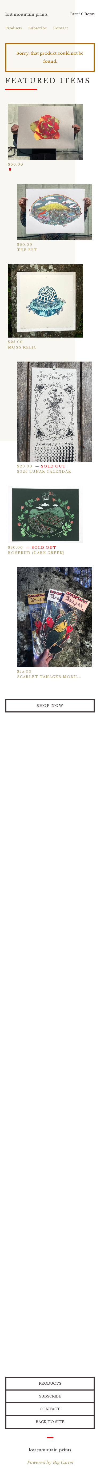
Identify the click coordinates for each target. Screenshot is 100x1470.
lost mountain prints (26, 14)
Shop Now (50, 705)
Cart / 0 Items (82, 14)
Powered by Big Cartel (50, 1462)
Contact (60, 28)
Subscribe (37, 28)
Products (13, 28)
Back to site (50, 1422)
